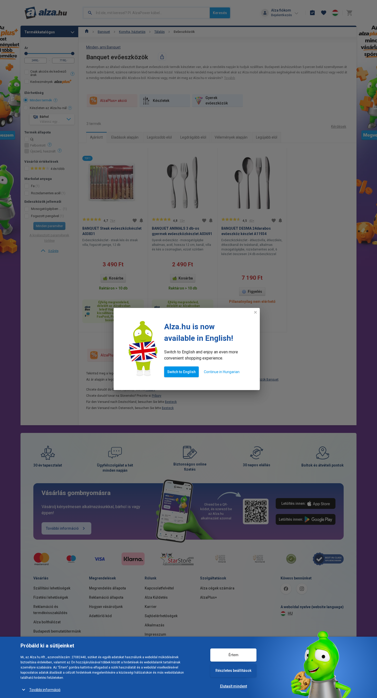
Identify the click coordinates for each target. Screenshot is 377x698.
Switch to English (181, 372)
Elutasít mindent (233, 686)
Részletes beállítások (233, 670)
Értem (234, 655)
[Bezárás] (255, 312)
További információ (45, 690)
